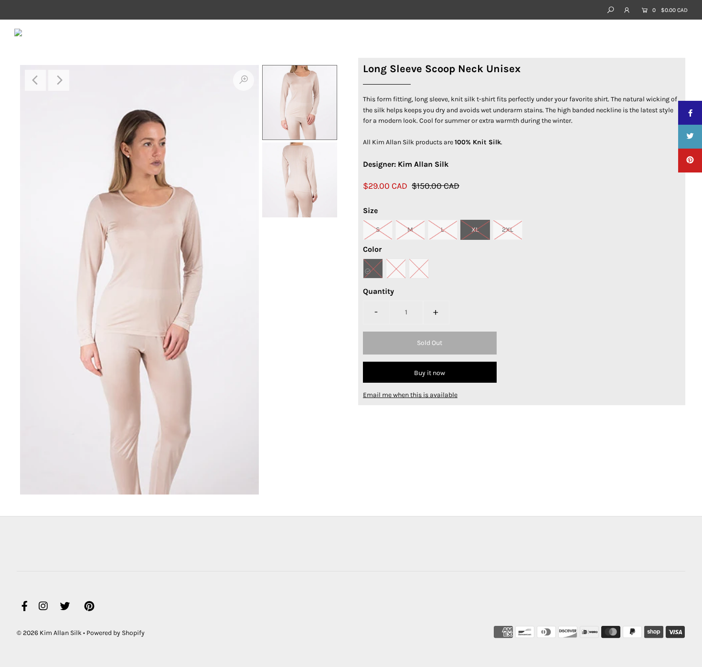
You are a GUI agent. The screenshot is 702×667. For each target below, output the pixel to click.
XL (475, 230)
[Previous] (35, 80)
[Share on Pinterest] (690, 160)
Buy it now (429, 373)
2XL (507, 230)
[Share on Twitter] (690, 137)
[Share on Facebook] (690, 113)
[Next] (58, 80)
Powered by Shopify (115, 633)
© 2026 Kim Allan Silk (49, 633)
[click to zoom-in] (243, 80)
